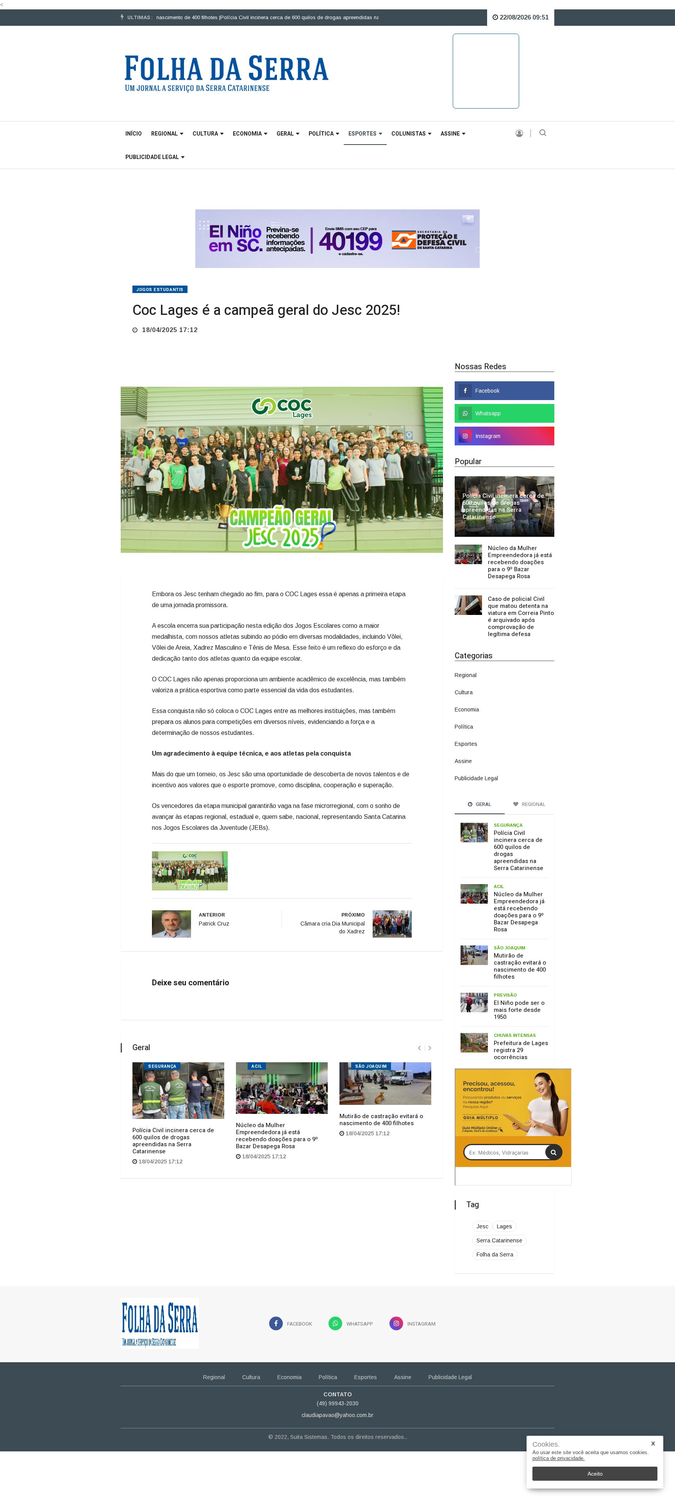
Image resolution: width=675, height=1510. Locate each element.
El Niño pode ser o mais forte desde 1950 (519, 1010)
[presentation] (419, 1048)
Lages (504, 1226)
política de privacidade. (558, 1458)
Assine (450, 134)
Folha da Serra (495, 1254)
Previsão (505, 995)
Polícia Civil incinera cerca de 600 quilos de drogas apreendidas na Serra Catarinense (173, 1141)
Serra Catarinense (499, 1240)
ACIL (257, 1066)
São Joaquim (371, 1066)
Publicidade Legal (152, 157)
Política (321, 134)
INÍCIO (133, 134)
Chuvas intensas (515, 1035)
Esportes (362, 134)
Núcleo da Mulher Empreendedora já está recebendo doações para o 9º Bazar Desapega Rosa (277, 1136)
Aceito (595, 1474)
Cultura (205, 134)
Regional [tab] (533, 804)
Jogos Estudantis (160, 289)
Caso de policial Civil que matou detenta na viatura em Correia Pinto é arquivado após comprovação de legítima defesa (521, 616)
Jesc (482, 1226)
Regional (164, 134)
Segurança (162, 1066)
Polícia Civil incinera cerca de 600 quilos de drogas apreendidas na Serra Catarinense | (290, 17)
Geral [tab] (483, 804)
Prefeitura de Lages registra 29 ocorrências (521, 1050)
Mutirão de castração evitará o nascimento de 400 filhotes (381, 1120)
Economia (247, 134)
